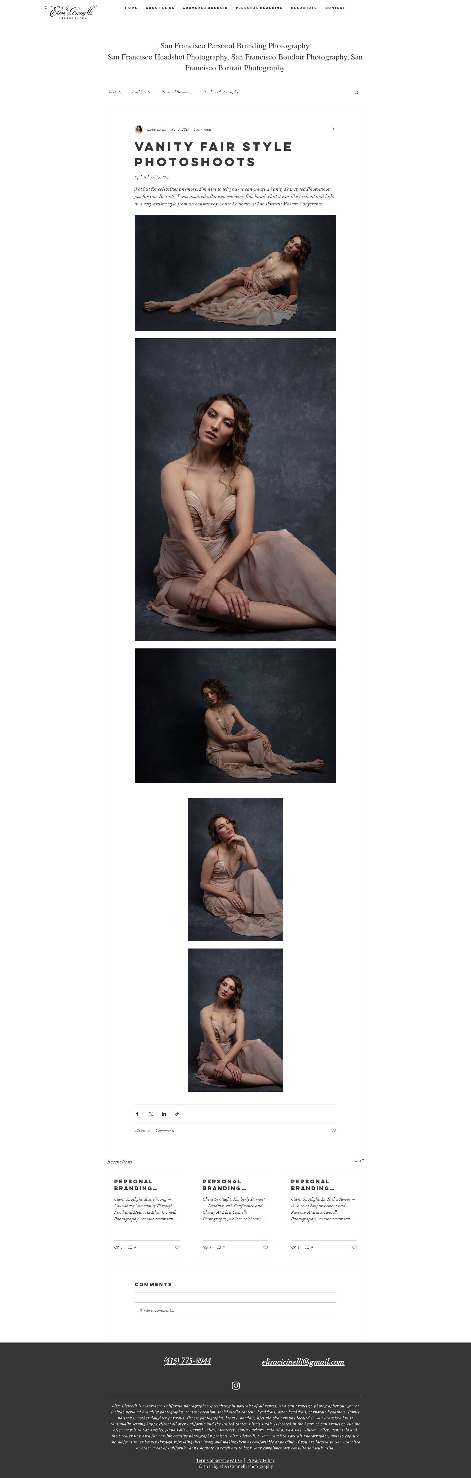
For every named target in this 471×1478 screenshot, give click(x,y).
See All (358, 1161)
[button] (356, 92)
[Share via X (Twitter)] (150, 1113)
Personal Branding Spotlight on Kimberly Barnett (230, 1185)
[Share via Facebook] (137, 1113)
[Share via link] (177, 1113)
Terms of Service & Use (219, 1460)
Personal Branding (176, 92)
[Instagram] (236, 1385)
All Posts (114, 92)
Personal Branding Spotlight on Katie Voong (142, 1185)
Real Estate (141, 92)
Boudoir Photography (220, 92)
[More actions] (333, 129)
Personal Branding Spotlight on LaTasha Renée (321, 1185)
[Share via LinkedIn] (164, 1113)
